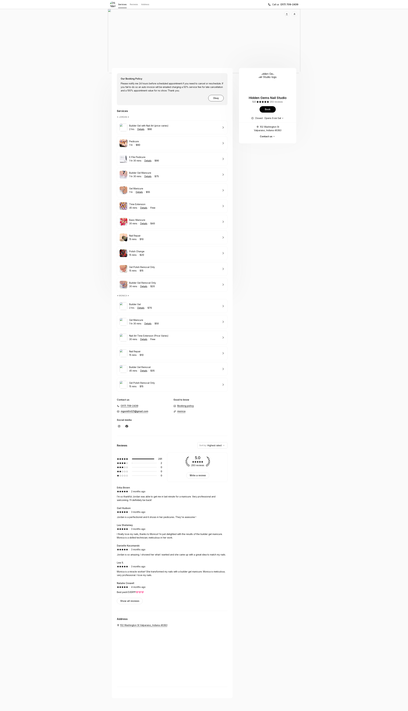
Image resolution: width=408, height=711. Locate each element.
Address (145, 4)
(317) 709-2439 (289, 4)
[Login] (294, 14)
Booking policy (185, 405)
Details (140, 129)
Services (122, 4)
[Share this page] (286, 14)
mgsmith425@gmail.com (134, 411)
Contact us (266, 136)
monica (181, 411)
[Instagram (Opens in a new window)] (119, 426)
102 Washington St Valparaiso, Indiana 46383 (267, 128)
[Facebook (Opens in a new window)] (127, 426)
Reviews (134, 4)
